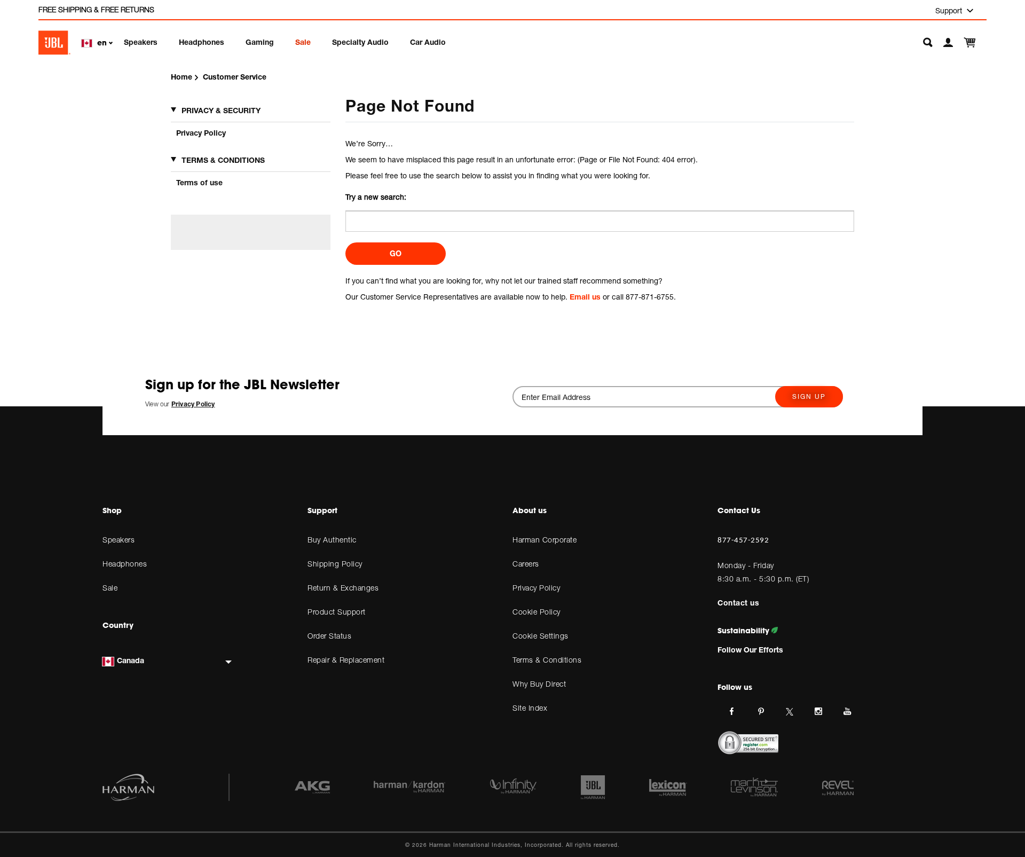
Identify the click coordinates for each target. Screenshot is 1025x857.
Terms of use (199, 182)
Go (395, 253)
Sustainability (744, 630)
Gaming (260, 41)
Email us (585, 296)
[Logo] (54, 43)
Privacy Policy (201, 132)
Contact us (738, 602)
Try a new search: (375, 196)
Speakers (140, 41)
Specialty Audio (360, 41)
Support (949, 10)
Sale (303, 41)
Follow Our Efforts (750, 649)
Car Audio (428, 41)
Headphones (201, 41)
